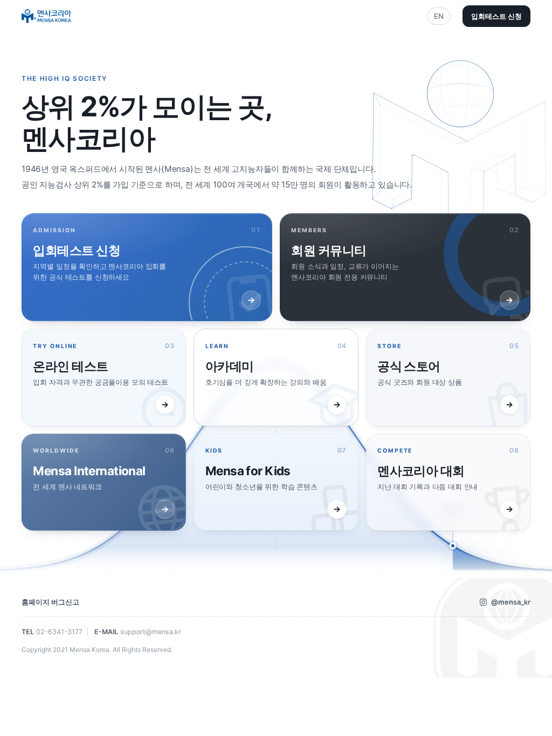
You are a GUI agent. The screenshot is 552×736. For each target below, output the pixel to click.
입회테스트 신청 (496, 16)
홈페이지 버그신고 (50, 602)
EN (439, 16)
